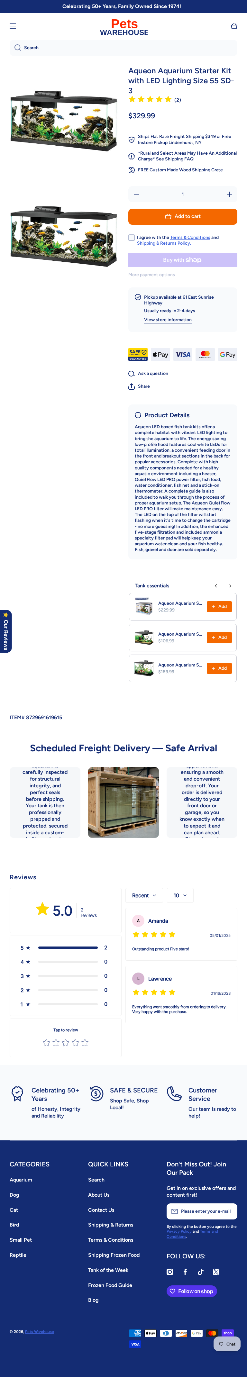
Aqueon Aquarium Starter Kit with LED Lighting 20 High (180, 665)
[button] (234, 26)
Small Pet (21, 1240)
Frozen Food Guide (110, 1285)
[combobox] (123, 48)
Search (96, 1180)
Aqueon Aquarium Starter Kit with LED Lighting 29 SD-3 (180, 603)
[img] (150, 100)
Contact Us (101, 1210)
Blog (93, 1300)
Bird (14, 1225)
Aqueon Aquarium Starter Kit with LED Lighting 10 (180, 634)
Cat (14, 1210)
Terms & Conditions (190, 237)
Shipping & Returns (110, 1225)
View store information (168, 319)
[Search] (15, 48)
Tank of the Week (108, 1270)
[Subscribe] (229, 1211)
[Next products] (230, 585)
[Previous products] (216, 585)
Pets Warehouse (39, 1331)
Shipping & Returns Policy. (164, 243)
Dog (14, 1195)
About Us (98, 1195)
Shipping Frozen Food (114, 1255)
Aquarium (21, 1180)
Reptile (18, 1255)
